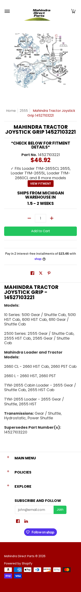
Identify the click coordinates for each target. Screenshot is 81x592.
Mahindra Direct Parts (19, 556)
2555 (24, 110)
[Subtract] (29, 218)
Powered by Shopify (18, 564)
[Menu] (7, 11)
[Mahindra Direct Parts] (39, 11)
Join (60, 509)
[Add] (51, 218)
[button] (73, 11)
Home (11, 110)
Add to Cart (40, 231)
